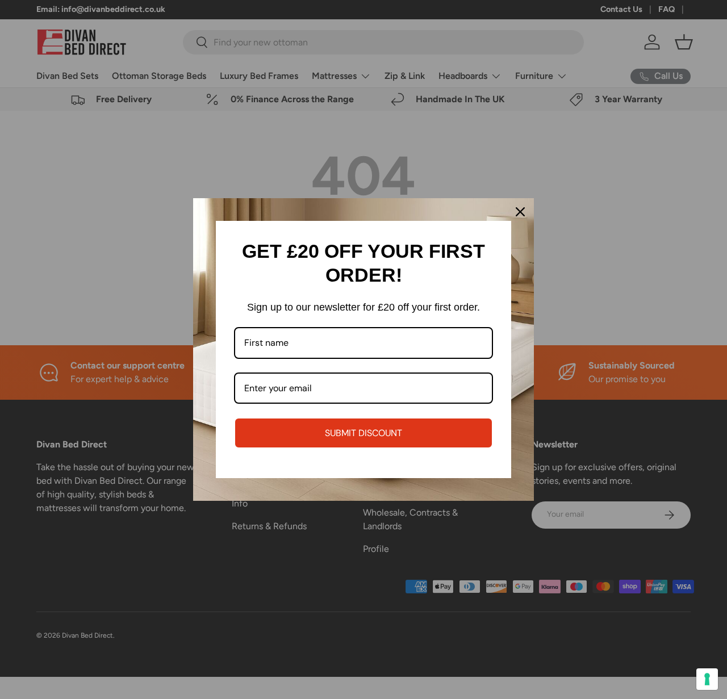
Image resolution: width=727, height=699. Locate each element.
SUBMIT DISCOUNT (363, 433)
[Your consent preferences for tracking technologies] (707, 679)
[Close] (520, 211)
